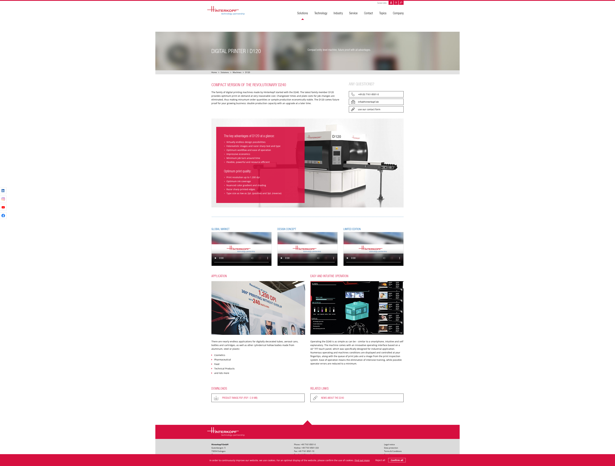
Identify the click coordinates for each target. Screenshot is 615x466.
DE (396, 2)
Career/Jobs (382, 3)
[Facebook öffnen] (3, 215)
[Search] (401, 3)
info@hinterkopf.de (368, 101)
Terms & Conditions (393, 451)
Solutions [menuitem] (302, 13)
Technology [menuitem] (320, 13)
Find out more (362, 460)
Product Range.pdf (240, 397)
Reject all (380, 460)
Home (214, 72)
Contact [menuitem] (368, 13)
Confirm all (397, 460)
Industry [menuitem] (338, 13)
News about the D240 (332, 397)
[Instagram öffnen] (3, 199)
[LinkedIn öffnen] (3, 190)
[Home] (226, 11)
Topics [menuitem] (382, 13)
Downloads (391, 3)
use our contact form (369, 109)
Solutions (225, 72)
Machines (237, 72)
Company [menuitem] (398, 13)
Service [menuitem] (353, 13)
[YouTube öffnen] (3, 207)
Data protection (391, 447)
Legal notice (389, 444)
